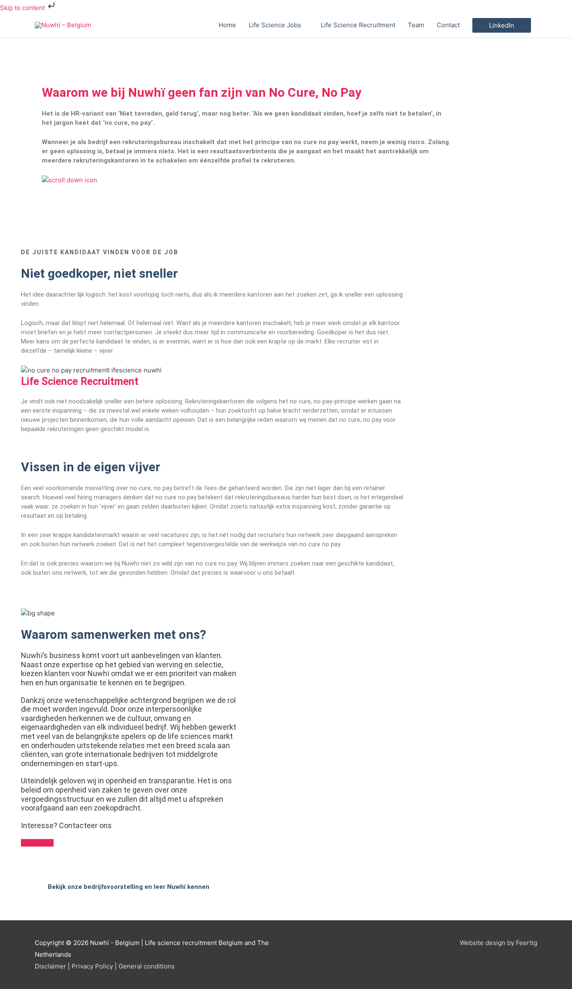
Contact (448, 25)
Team (416, 25)
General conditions (147, 966)
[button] (501, 25)
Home (227, 25)
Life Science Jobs (275, 25)
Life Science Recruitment (358, 25)
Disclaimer (50, 966)
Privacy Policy (92, 966)
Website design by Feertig (498, 943)
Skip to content (23, 8)
